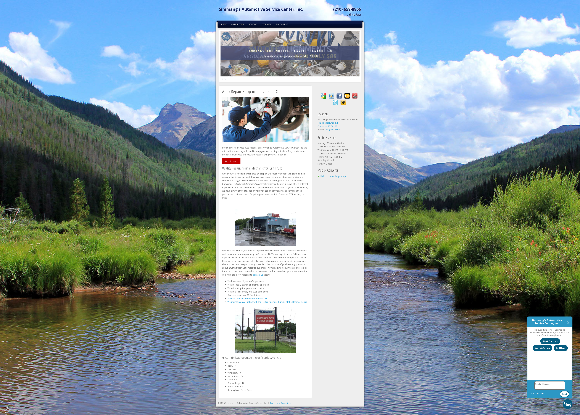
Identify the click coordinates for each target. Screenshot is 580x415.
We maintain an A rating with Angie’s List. (247, 298)
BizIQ (532, 393)
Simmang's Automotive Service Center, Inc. (261, 9)
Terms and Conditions (280, 403)
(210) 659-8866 (347, 9)
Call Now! (560, 348)
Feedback (267, 24)
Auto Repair (237, 24)
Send (564, 394)
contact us (258, 274)
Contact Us (282, 24)
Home (224, 24)
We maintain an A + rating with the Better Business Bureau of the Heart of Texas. (267, 301)
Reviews (253, 24)
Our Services (231, 161)
